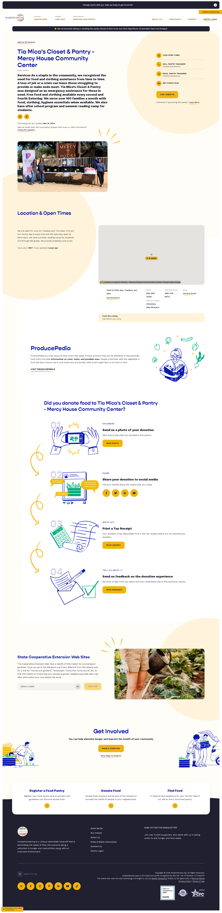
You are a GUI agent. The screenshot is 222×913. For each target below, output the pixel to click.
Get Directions (113, 298)
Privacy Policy (185, 881)
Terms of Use (198, 881)
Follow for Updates (26, 130)
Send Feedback (114, 590)
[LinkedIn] (58, 886)
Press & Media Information (104, 842)
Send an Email (189, 293)
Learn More (194, 102)
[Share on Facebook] (106, 493)
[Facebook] (26, 116)
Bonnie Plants (198, 878)
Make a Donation (211, 12)
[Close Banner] (215, 5)
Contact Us (96, 846)
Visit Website (167, 95)
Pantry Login (210, 19)
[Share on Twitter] (115, 493)
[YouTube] (67, 886)
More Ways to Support (111, 756)
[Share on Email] (134, 493)
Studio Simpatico (159, 878)
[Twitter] (21, 886)
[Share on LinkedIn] (125, 493)
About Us (95, 837)
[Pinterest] (49, 886)
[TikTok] (77, 886)
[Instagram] (20, 116)
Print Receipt (113, 545)
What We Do (97, 828)
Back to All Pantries (26, 42)
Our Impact (96, 833)
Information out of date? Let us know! (13, 909)
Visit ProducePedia (43, 369)
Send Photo (112, 443)
